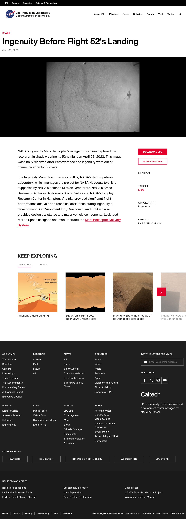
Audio (98, 368)
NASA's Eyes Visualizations (102, 417)
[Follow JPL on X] (151, 380)
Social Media (102, 431)
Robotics (69, 443)
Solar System (71, 368)
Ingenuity (24, 264)
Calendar (7, 420)
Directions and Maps (44, 420)
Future (37, 368)
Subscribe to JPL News (73, 384)
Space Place (131, 487)
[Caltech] (150, 394)
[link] (93, 97)
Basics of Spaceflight (14, 487)
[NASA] (10, 14)
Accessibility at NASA (106, 436)
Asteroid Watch (103, 410)
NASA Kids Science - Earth (17, 492)
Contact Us (101, 441)
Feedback (67, 513)
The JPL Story (10, 378)
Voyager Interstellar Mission (140, 497)
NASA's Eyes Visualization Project (143, 492)
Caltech (16, 513)
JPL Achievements (12, 382)
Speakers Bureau (11, 415)
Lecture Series (10, 410)
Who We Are (9, 359)
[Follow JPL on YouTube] (164, 380)
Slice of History (103, 387)
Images (99, 359)
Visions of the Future (106, 382)
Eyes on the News (74, 378)
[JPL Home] (33, 14)
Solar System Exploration (78, 497)
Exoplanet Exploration (76, 487)
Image (6, 32)
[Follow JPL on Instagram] (158, 380)
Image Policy (43, 513)
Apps (97, 378)
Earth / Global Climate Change (19, 497)
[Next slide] (161, 292)
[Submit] (145, 362)
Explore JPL (9, 424)
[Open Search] (180, 14)
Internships (8, 373)
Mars (141, 190)
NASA (5, 513)
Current (37, 359)
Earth (67, 364)
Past (35, 364)
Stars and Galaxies (74, 373)
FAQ (56, 513)
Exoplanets (70, 434)
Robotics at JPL (103, 392)
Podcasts (100, 373)
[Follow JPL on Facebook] (144, 380)
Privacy (28, 513)
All (34, 373)
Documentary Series (13, 387)
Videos (98, 364)
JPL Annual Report (12, 392)
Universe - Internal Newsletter (105, 425)
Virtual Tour (39, 415)
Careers (6, 368)
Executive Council (12, 396)
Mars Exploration (73, 492)
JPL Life (68, 410)
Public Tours (40, 410)
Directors (7, 364)
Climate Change (73, 429)
